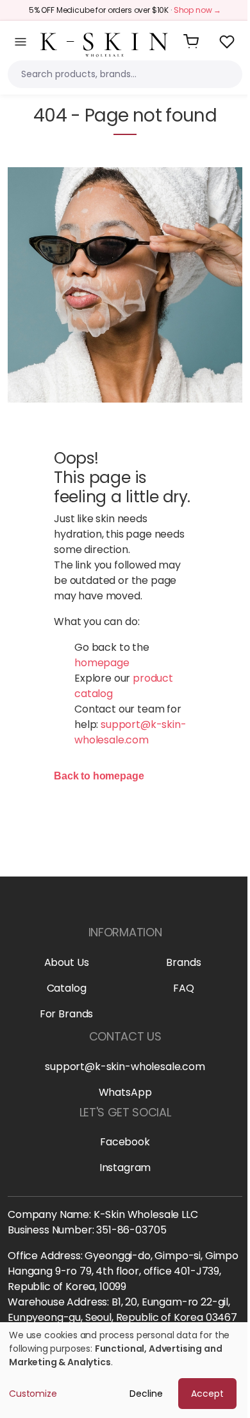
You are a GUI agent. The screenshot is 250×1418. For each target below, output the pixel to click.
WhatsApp (125, 1092)
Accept (207, 1393)
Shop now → (197, 10)
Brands (183, 962)
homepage (101, 662)
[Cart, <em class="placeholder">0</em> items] (191, 42)
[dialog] (125, 1370)
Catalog (67, 988)
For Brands (66, 1013)
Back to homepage (99, 775)
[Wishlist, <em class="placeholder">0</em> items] (227, 42)
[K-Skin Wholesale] (104, 40)
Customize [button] (33, 1393)
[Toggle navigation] (20, 42)
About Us (66, 962)
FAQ (183, 988)
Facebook (125, 1141)
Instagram (125, 1167)
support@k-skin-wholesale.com (130, 732)
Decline (146, 1393)
